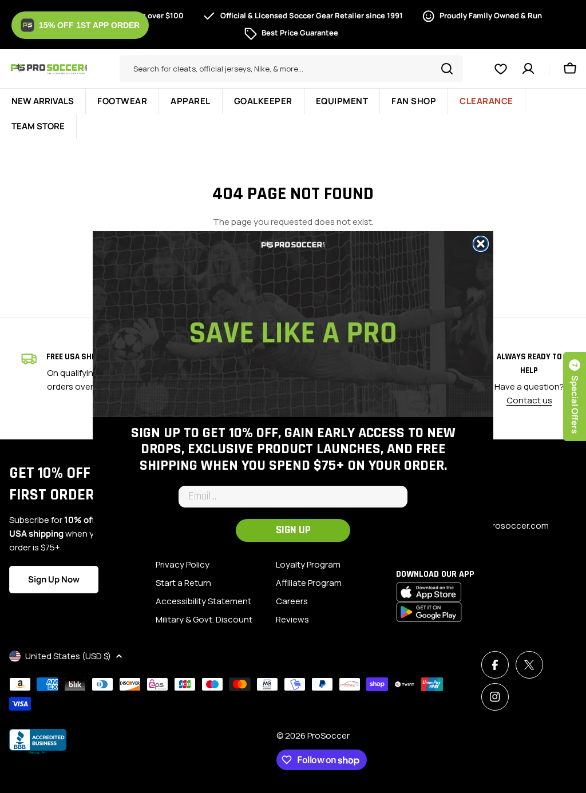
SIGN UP (293, 530)
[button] (80, 25)
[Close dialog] (481, 244)
